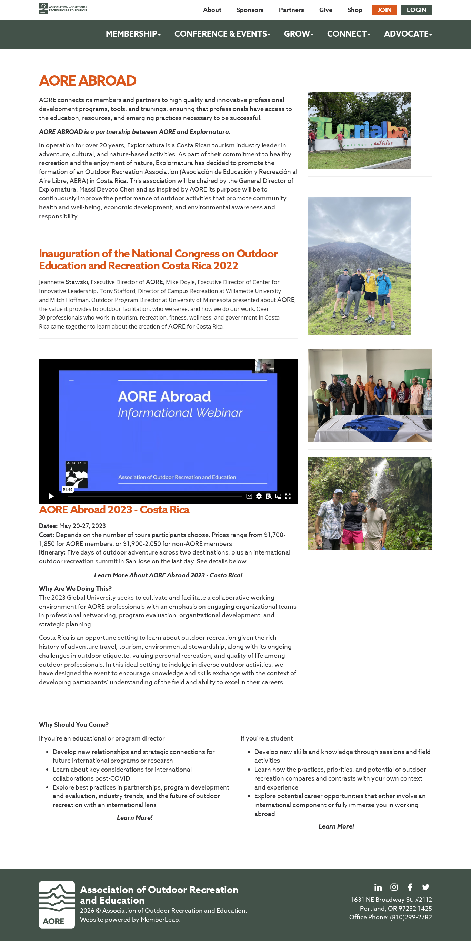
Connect (347, 34)
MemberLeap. (161, 919)
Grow (297, 34)
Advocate (406, 34)
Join (385, 10)
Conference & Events (220, 34)
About (212, 10)
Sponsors (250, 10)
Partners (291, 10)
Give (325, 10)
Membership (131, 34)
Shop (355, 10)
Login (417, 10)
